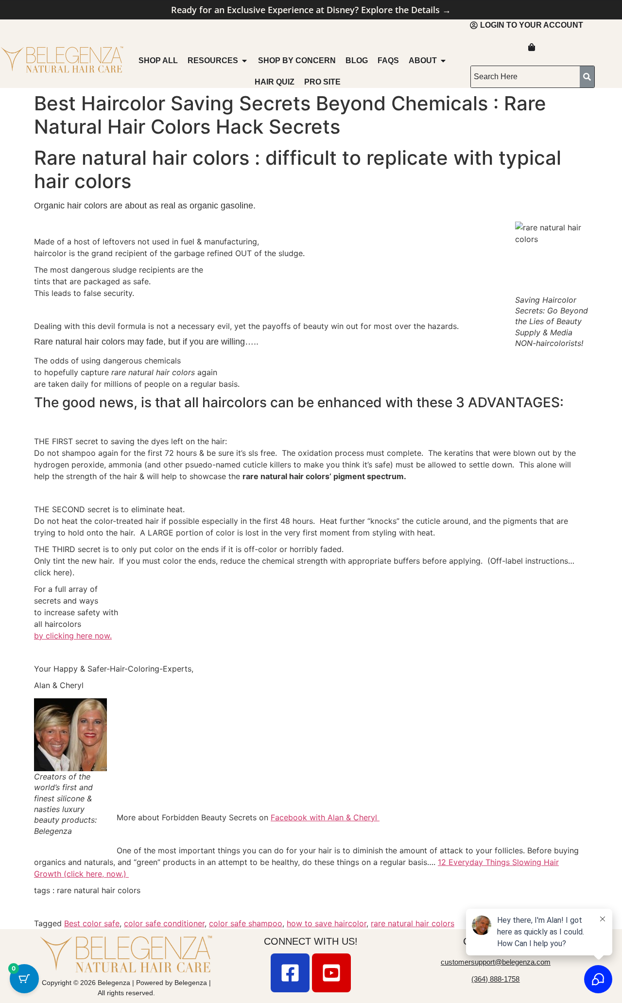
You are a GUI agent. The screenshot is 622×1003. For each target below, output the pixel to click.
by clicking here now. (73, 635)
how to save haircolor (326, 923)
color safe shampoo (245, 923)
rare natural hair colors (412, 923)
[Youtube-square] (331, 972)
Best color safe (92, 923)
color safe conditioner (164, 923)
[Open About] (443, 61)
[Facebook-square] (290, 972)
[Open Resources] (244, 61)
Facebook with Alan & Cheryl (325, 817)
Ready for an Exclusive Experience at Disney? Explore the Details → (311, 10)
